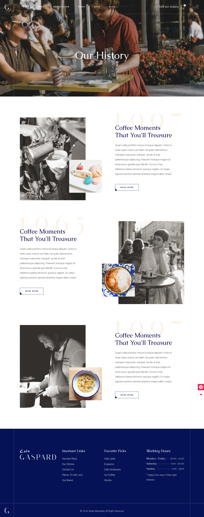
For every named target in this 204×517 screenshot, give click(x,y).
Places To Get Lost (72, 475)
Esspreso (109, 464)
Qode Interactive (97, 511)
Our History (68, 464)
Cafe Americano (112, 469)
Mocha (107, 480)
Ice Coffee (109, 475)
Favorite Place (69, 459)
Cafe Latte (109, 459)
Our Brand (67, 480)
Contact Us (68, 469)
